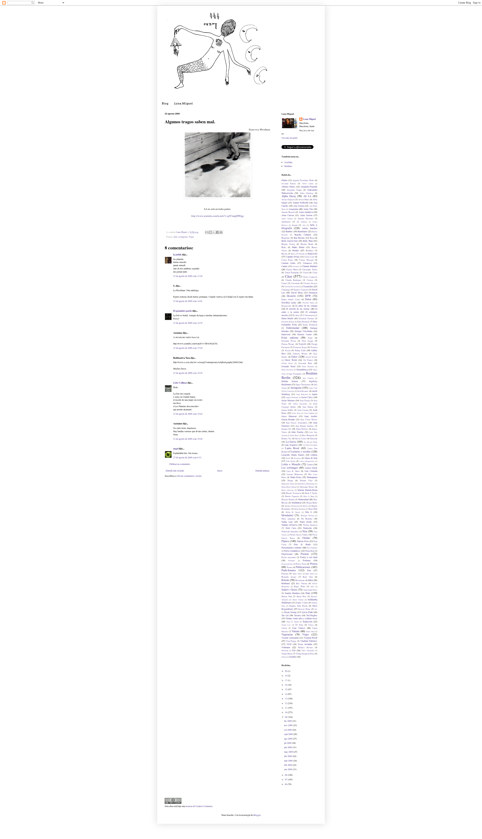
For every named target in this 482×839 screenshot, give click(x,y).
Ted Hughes (311, 615)
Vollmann (285, 647)
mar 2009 (288, 760)
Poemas (305, 554)
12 (286, 703)
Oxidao (306, 538)
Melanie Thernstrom (292, 506)
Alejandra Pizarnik (308, 186)
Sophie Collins (302, 602)
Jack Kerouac (302, 391)
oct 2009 (288, 729)
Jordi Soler (296, 413)
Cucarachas (308, 286)
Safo (312, 586)
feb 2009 (288, 764)
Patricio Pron (303, 541)
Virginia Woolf (310, 637)
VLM (288, 644)
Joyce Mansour (289, 416)
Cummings (285, 289)
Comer (284, 283)
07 (286, 779)
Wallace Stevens (305, 647)
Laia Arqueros (291, 444)
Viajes (191, 236)
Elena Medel (287, 318)
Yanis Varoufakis (307, 650)
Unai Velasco (298, 627)
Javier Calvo (307, 397)
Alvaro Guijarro (288, 199)
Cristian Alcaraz (310, 283)
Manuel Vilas (306, 480)
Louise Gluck (311, 467)
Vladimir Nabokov (308, 640)
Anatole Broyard (288, 212)
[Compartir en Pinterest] (221, 232)
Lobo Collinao (180, 382)
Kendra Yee (286, 438)
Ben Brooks (299, 237)
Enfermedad (292, 328)
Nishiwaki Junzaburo (290, 531)
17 (286, 680)
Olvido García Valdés (299, 534)
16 (286, 684)
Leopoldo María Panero (292, 454)
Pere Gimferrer (312, 548)
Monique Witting (307, 515)
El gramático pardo (182, 310)
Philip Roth (309, 551)
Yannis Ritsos (286, 653)
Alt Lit (307, 196)
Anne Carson (287, 215)
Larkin (314, 445)
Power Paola (301, 564)
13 (286, 698)
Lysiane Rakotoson (295, 474)
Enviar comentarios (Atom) (189, 475)
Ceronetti (295, 266)
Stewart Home (304, 609)
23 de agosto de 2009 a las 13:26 (187, 275)
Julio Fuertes (297, 431)
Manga (290, 480)
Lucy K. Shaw (293, 471)
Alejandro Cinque (294, 190)
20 (286, 670)
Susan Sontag (290, 612)
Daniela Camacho (301, 289)
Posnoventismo (287, 564)
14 (286, 693)
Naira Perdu (306, 521)
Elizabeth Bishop (287, 322)
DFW (308, 296)
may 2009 (289, 751)
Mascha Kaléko (287, 499)
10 (286, 712)
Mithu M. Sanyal (293, 512)
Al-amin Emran (288, 183)
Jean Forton (305, 400)
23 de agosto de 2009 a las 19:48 (187, 438)
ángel (175, 448)
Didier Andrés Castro (290, 299)
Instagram (296, 387)
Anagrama (293, 208)
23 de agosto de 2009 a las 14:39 (187, 322)
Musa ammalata (288, 518)
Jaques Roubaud (292, 397)
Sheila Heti (301, 596)
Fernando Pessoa (288, 341)
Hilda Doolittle (287, 369)
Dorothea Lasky (288, 302)
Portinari (306, 560)
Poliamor (291, 560)
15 (286, 689)
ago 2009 (288, 738)
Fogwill (302, 343)
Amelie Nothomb (300, 202)
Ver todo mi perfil (289, 137)
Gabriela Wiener (300, 353)
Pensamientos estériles (291, 547)
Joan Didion (308, 407)
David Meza (297, 292)
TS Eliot (299, 625)
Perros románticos (292, 550)
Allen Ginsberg (306, 193)
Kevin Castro (300, 438)
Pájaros (285, 541)
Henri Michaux (308, 366)
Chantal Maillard (309, 266)
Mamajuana (312, 477)
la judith (177, 254)
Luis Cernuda (311, 470)
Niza (304, 531)
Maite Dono (295, 477)
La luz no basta (310, 442)
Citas (288, 276)
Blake (283, 247)
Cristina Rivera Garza (292, 286)
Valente (296, 631)
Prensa (313, 563)
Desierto (291, 296)
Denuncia (313, 292)
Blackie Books (307, 244)
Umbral (284, 628)
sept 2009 (288, 733)
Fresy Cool (300, 350)
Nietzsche (307, 527)
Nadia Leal (286, 521)
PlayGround (286, 553)
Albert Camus (307, 183)
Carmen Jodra (288, 262)
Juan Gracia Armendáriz (296, 422)
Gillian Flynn (287, 363)
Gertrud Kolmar (311, 357)
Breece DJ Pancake (298, 254)
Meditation (296, 502)
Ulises (310, 625)
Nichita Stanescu (310, 525)
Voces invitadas (305, 644)
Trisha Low (286, 625)
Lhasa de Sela (311, 457)
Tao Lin (285, 615)
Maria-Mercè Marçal (289, 487)
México (305, 506)
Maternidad (303, 499)
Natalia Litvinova (289, 524)
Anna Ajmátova (306, 211)
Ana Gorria (298, 205)
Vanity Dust (310, 631)
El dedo (296, 315)
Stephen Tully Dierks (298, 606)
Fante (310, 338)
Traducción (307, 621)
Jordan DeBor (287, 410)
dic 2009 (288, 720)
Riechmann (299, 580)
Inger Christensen (303, 384)
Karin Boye (294, 435)
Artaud (294, 225)
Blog (165, 103)
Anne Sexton (306, 215)
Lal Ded (306, 445)
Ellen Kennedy (303, 321)
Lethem (314, 454)
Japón (314, 394)
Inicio (219, 470)
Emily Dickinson (310, 324)
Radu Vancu (297, 574)
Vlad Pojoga (291, 641)
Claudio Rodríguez (293, 280)
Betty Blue (308, 240)
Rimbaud (285, 583)
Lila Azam (290, 461)
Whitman (284, 650)
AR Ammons (302, 222)
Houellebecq (302, 369)
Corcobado (295, 283)
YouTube (288, 162)
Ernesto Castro (304, 334)
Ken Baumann (308, 435)
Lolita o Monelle (290, 464)
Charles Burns (292, 269)
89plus (284, 180)
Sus (316, 609)
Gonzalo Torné (288, 366)
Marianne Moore (307, 487)
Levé (288, 458)
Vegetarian (287, 634)
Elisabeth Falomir (306, 318)
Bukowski (312, 253)
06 (286, 784)
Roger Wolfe (299, 586)
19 (286, 675)
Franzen (314, 347)
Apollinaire (286, 221)
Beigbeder (285, 238)
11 (286, 707)
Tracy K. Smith (292, 621)
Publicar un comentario (179, 463)
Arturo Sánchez (309, 228)
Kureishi (313, 438)
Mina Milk (312, 509)
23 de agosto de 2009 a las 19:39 (187, 372)
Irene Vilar (313, 388)
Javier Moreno (288, 400)
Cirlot (315, 272)
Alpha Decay (288, 196)
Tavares (297, 615)
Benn (312, 238)
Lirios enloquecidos (307, 461)
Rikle (310, 580)
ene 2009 (288, 769)
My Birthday (306, 518)
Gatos (294, 356)
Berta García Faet (289, 240)
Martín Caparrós (292, 496)
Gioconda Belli (305, 363)
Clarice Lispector (310, 277)
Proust (289, 567)
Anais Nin (308, 208)
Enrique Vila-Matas (304, 331)
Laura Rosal (292, 448)
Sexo (307, 593)
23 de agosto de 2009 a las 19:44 (187, 413)
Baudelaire (302, 231)
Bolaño (295, 250)
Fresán (288, 350)
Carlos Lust (309, 256)
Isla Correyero (289, 391)
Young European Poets (305, 653)
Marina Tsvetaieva (293, 493)
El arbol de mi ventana (306, 305)
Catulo (284, 266)
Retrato (285, 580)
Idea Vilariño (308, 378)
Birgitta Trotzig (288, 244)
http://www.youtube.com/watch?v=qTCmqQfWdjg (217, 216)
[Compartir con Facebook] (217, 232)
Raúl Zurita (310, 574)
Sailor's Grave (289, 589)
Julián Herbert (302, 429)
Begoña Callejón (302, 234)
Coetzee (310, 280)
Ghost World (291, 359)
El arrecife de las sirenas (298, 308)
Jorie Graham (309, 413)
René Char (308, 577)
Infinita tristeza (289, 381)
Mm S (308, 511)
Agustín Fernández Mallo (303, 180)
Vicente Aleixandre (290, 637)
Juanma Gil (286, 429)
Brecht (284, 253)
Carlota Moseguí (306, 260)
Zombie (292, 656)
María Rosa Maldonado (306, 484)
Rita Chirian (301, 583)
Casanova (307, 262)
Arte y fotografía (181, 236)
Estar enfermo (289, 337)
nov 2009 (288, 725)
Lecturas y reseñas (301, 451)
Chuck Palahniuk (292, 272)
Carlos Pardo (287, 260)
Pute (309, 570)
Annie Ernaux (287, 218)
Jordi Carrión (303, 410)
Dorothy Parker (308, 302)
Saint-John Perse (310, 590)
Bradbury (309, 250)
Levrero (297, 458)
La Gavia (291, 441)
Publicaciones (303, 567)
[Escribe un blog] (210, 232)
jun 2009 (288, 747)
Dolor (308, 299)
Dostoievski (286, 306)
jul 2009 (288, 742)
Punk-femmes (288, 570)
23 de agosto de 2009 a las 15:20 (187, 347)
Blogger (256, 814)
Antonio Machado (305, 218)
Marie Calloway (287, 490)
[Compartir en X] (214, 232)
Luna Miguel (183, 103)
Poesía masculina (288, 557)
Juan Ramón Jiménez (305, 426)
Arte (304, 225)
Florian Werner (287, 344)
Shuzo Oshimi (298, 599)
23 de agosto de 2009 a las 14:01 (187, 300)
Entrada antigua (262, 470)
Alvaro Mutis (303, 199)
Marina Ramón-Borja (307, 489)
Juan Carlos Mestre (308, 419)
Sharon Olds (286, 596)
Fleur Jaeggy (307, 341)
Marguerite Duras (287, 484)
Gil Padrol (308, 360)
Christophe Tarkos (309, 269)
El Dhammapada (309, 315)
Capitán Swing (292, 256)
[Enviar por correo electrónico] (207, 232)
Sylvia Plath (307, 612)
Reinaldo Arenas (288, 577)
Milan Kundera (299, 509)
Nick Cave (291, 527)
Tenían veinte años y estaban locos (301, 618)
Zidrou (284, 657)
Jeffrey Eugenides (300, 404)
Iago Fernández (295, 373)
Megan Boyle (311, 502)
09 (286, 716)
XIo (294, 650)
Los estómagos (289, 467)
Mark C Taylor (311, 493)
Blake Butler (298, 247)
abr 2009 (288, 756)
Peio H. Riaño (302, 544)
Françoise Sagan (300, 347)
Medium (288, 165)
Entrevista (285, 334)
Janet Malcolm (302, 394)
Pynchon (284, 573)
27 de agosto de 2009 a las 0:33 (187, 457)
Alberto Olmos (288, 186)
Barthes (289, 231)
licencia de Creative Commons (199, 806)
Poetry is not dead (308, 557)
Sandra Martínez (292, 593)
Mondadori (287, 515)
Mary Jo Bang (308, 496)
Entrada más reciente (175, 470)
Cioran (305, 272)
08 (286, 774)
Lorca (310, 464)
